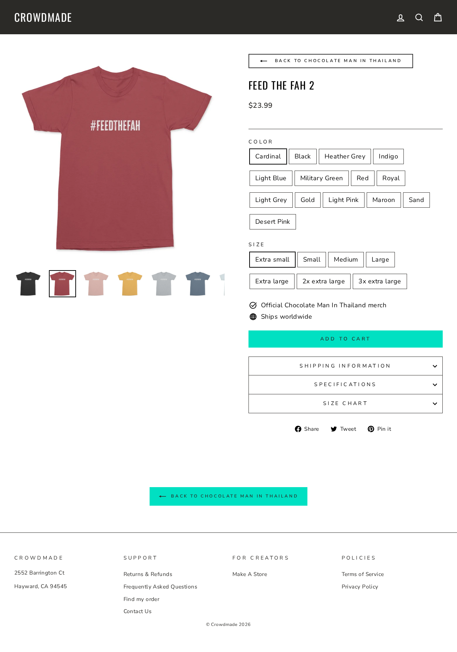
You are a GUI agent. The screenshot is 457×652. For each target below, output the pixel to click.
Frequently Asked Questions (160, 586)
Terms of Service (363, 574)
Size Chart (345, 403)
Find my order (142, 599)
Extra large (272, 281)
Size (256, 244)
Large (380, 259)
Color (261, 141)
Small (311, 259)
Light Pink (343, 200)
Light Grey (271, 200)
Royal (391, 178)
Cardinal (268, 156)
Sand (417, 200)
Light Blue (271, 178)
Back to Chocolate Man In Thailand (337, 61)
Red (363, 178)
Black (303, 156)
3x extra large (379, 281)
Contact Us (138, 611)
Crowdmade (43, 17)
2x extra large (323, 281)
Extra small (272, 259)
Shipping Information (345, 365)
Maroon (383, 200)
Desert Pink (272, 221)
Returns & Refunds (148, 574)
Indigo (388, 156)
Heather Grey (345, 156)
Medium (346, 259)
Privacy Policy (360, 586)
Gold (308, 200)
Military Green (321, 178)
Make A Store (249, 574)
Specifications (345, 384)
